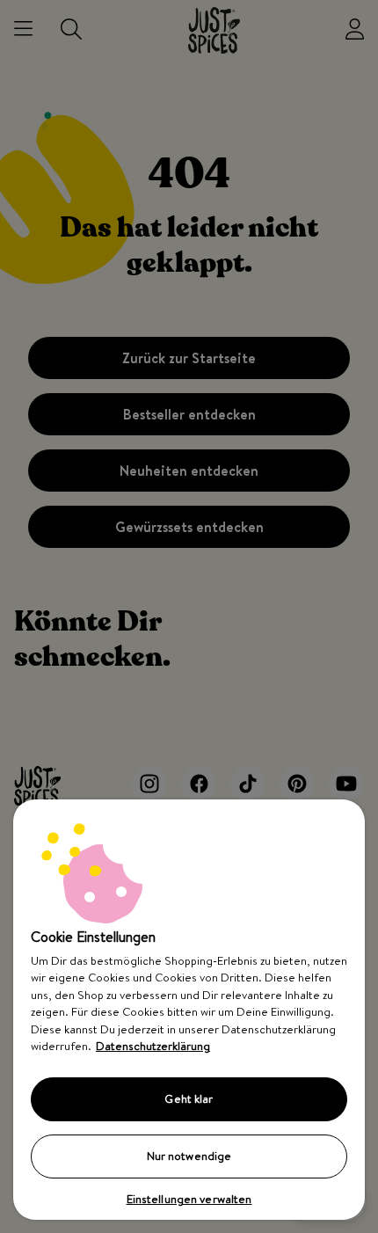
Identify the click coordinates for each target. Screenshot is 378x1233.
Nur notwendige (189, 1156)
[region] (189, 1009)
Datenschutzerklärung (153, 1046)
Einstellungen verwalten (189, 1199)
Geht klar (188, 1098)
